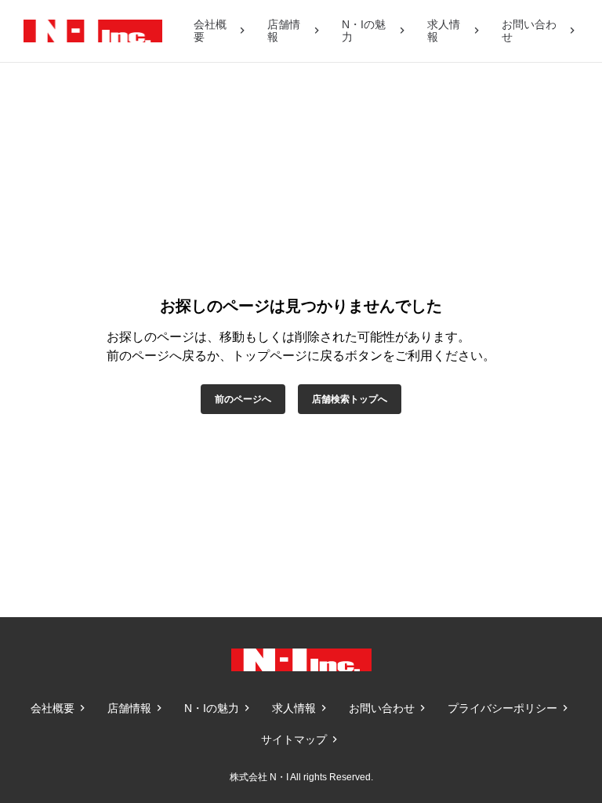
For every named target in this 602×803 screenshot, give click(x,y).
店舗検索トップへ (349, 399)
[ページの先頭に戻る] (555, 570)
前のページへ (243, 399)
